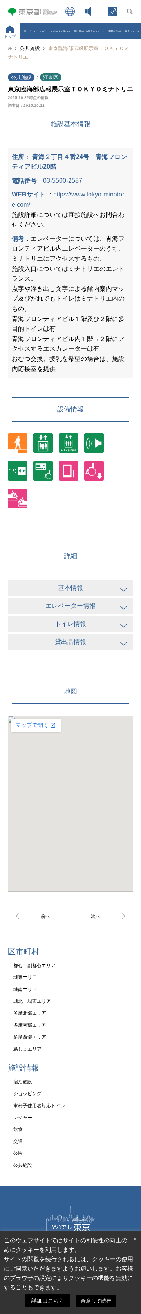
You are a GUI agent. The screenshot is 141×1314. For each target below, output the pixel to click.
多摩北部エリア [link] (29, 1013)
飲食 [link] (18, 1129)
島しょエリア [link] (27, 1049)
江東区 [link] (50, 77)
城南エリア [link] (25, 989)
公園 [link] (18, 1153)
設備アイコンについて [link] (33, 31)
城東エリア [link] (25, 977)
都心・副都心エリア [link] (34, 965)
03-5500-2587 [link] (62, 180)
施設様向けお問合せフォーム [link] (89, 31)
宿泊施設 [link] (22, 1082)
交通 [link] (18, 1141)
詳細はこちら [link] (47, 1301)
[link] (112, 11)
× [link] (134, 1239)
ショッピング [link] (27, 1093)
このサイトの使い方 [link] (59, 31)
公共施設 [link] (21, 77)
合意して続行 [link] (96, 1301)
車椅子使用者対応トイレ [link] (39, 1106)
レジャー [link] (22, 1117)
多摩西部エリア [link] (29, 1037)
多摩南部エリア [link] (29, 1025)
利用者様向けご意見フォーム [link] (123, 31)
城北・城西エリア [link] (32, 1001)
